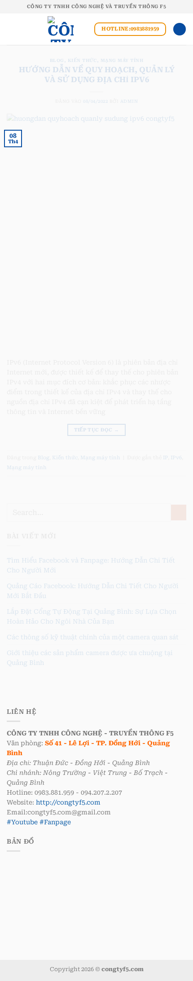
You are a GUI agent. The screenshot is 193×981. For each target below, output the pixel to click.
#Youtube (22, 822)
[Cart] (179, 29)
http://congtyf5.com (68, 802)
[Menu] (11, 29)
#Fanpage (55, 822)
